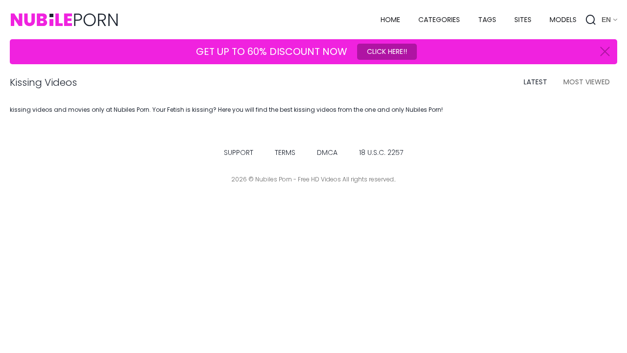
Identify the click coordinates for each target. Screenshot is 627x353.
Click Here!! (387, 51)
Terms (285, 152)
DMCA (327, 152)
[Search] (591, 19)
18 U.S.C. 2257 (381, 152)
